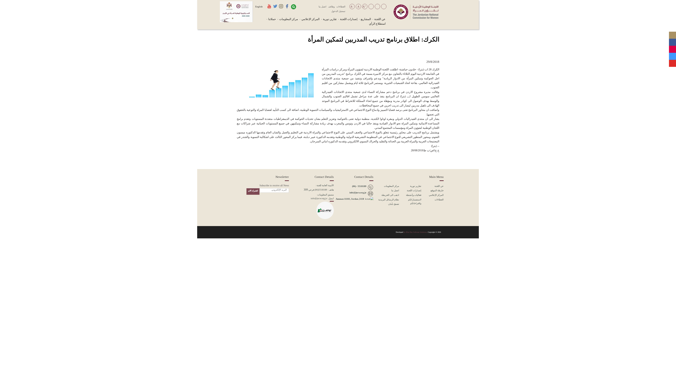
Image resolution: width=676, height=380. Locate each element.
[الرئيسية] (415, 18)
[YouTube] (672, 62)
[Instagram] (672, 48)
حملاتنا (272, 19)
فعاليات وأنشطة (413, 195)
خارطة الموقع (437, 190)
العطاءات (340, 6)
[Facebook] (672, 41)
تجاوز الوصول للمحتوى (371, 6)
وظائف (331, 6)
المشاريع (366, 19)
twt (247, 232)
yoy (239, 232)
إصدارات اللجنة (348, 19)
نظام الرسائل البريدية (388, 199)
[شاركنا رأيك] (672, 69)
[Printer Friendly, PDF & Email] (240, 55)
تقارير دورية (330, 19)
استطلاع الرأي (377, 23)
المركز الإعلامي (310, 19)
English (259, 6)
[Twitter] (672, 55)
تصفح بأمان (393, 204)
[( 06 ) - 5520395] (672, 34)
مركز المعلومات (288, 19)
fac (264, 232)
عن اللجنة (380, 19)
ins (255, 232)
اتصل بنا (322, 6)
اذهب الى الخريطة (390, 195)
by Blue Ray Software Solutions (415, 232)
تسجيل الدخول (338, 11)
